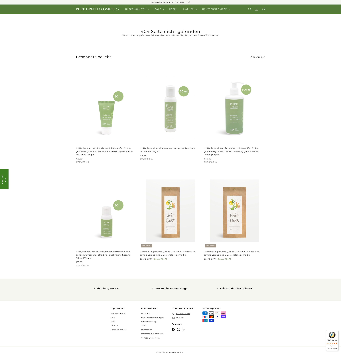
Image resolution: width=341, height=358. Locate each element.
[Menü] (336, 331)
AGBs (144, 326)
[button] (4, 179)
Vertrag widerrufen (150, 338)
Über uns (145, 313)
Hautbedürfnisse (215, 9)
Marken (189, 9)
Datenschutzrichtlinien (152, 334)
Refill (173, 9)
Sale (158, 9)
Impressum (146, 330)
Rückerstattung (149, 321)
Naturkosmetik (136, 9)
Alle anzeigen (258, 57)
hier (186, 35)
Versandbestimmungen (152, 317)
